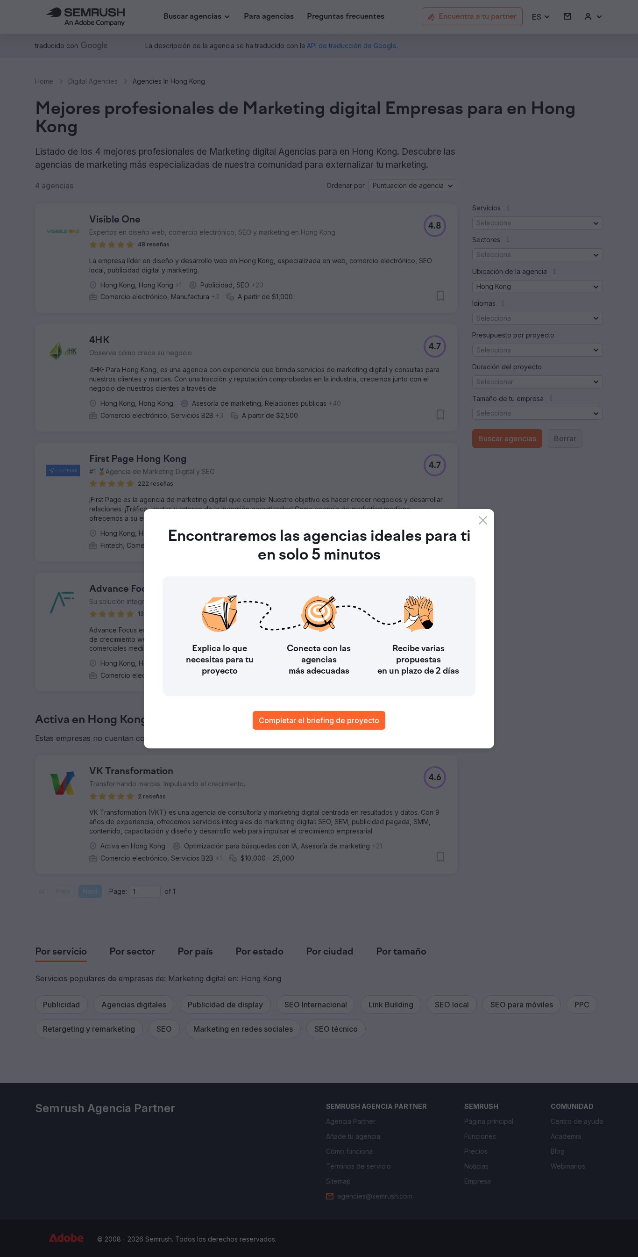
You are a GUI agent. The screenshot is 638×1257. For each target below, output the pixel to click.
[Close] (483, 520)
